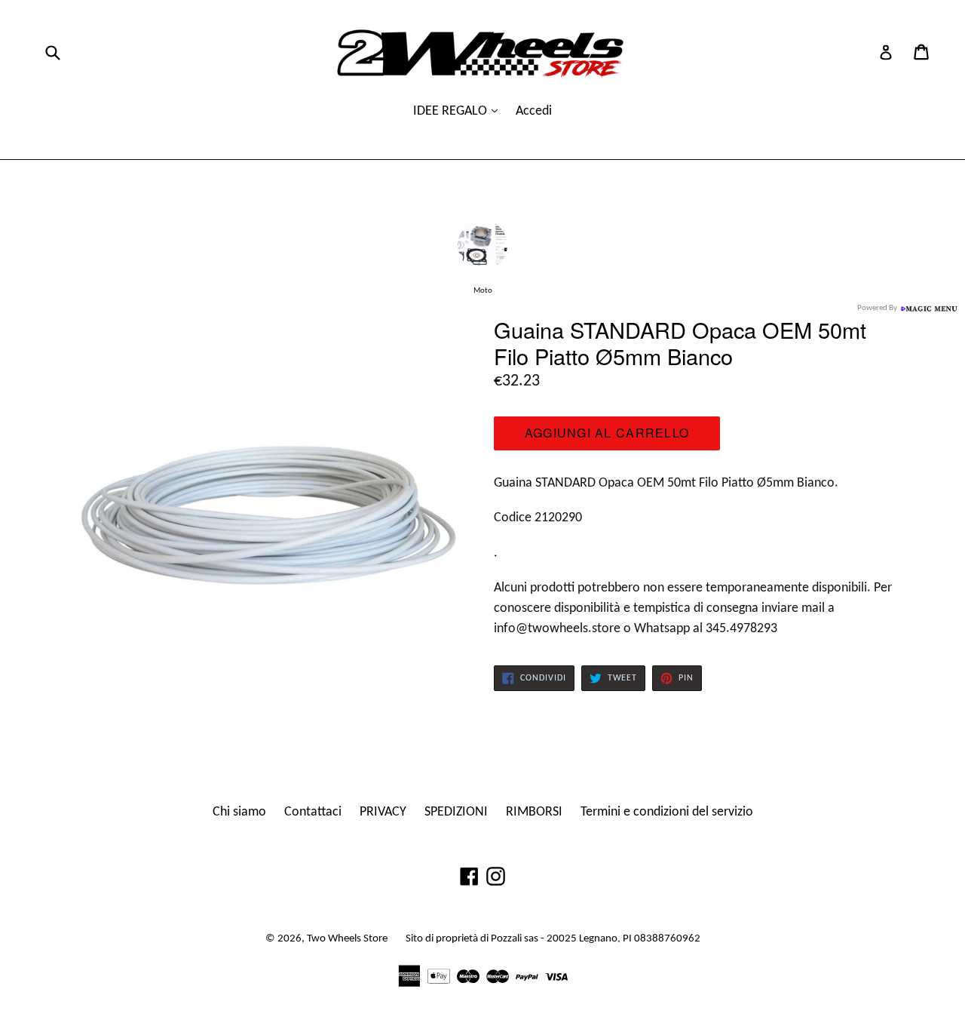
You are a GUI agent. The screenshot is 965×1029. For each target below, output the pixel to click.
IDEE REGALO (451, 111)
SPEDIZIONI (456, 812)
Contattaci (313, 812)
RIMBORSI (534, 812)
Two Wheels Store (347, 939)
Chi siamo (239, 812)
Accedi (534, 111)
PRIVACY (383, 812)
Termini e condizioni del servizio (667, 812)
